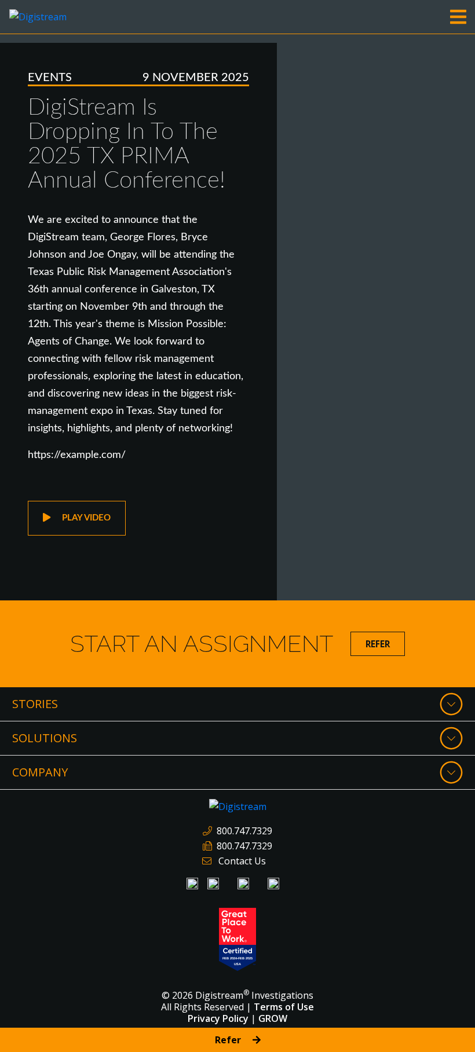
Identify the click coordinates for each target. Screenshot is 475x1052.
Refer (378, 644)
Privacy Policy (218, 1018)
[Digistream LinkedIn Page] (192, 883)
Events (50, 77)
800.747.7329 (244, 830)
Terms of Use (284, 1006)
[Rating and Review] (237, 938)
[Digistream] (38, 15)
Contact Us (242, 861)
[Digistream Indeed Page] (213, 883)
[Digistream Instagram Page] (243, 883)
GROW (272, 1018)
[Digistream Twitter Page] (273, 883)
